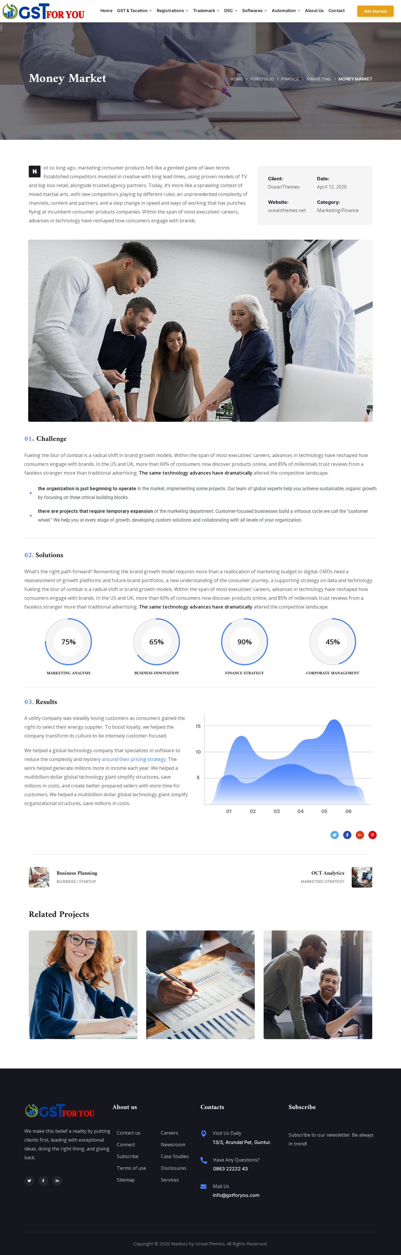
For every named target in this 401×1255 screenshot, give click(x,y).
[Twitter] (29, 1181)
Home (236, 78)
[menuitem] (106, 11)
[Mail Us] (203, 1187)
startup (212, 1003)
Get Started (375, 11)
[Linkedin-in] (57, 1181)
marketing (318, 78)
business (71, 1003)
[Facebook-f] (43, 1181)
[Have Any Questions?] (204, 1160)
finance (290, 78)
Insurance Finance (200, 990)
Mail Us (221, 1186)
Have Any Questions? (236, 1160)
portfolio (262, 78)
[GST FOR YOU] (43, 11)
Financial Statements (83, 990)
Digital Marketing (318, 990)
